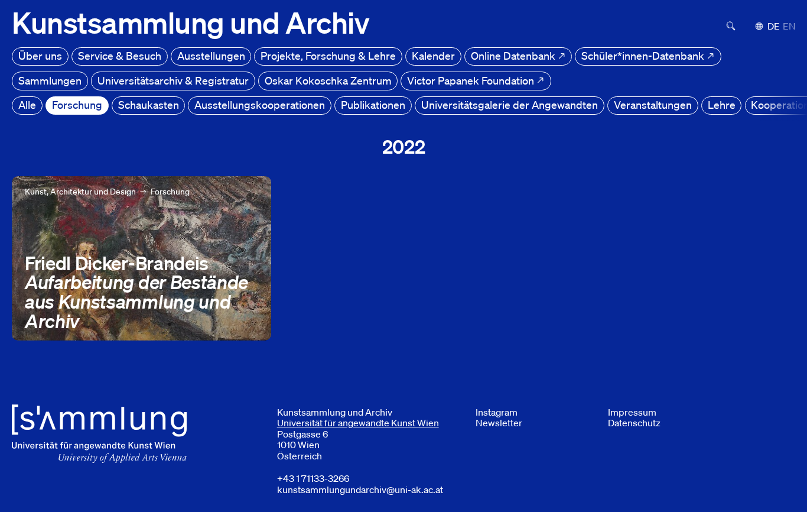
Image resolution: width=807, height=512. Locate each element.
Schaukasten (148, 104)
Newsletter (499, 423)
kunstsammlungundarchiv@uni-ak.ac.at (360, 489)
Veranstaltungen (653, 104)
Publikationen (373, 104)
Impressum (632, 412)
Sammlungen (50, 80)
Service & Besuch (119, 55)
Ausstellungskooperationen (259, 104)
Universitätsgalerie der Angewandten (509, 104)
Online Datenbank (514, 55)
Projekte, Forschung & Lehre (328, 55)
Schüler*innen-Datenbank (644, 55)
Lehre (722, 104)
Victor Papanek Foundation (471, 80)
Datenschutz (634, 423)
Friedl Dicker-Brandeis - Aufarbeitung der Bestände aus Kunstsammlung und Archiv (134, 189)
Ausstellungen (211, 55)
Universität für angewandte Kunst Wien (358, 423)
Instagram (497, 412)
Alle (27, 104)
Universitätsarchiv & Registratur (173, 80)
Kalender (433, 55)
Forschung (77, 104)
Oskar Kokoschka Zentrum (328, 80)
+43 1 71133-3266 (313, 478)
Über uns (40, 55)
